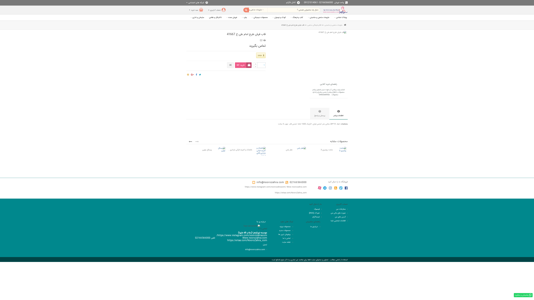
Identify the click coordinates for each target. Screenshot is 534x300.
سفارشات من (341, 209)
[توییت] (200, 74)
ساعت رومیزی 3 (327, 149)
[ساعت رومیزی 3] (341, 149)
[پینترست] (188, 74)
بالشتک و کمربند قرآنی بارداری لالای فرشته (240, 149)
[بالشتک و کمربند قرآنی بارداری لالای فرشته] (260, 152)
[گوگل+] (192, 74)
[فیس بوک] (346, 187)
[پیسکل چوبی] (220, 149)
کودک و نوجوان (280, 17)
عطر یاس (289, 149)
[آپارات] (319, 187)
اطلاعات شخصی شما (338, 220)
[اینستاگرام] (330, 187)
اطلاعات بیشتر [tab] (338, 115)
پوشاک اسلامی (341, 17)
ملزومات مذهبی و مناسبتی (319, 17)
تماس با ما (287, 238)
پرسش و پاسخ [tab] (319, 115)
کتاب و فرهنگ (297, 17)
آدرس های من (340, 216)
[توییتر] (340, 187)
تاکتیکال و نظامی (215, 17)
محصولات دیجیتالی (261, 17)
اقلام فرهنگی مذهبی (314, 25)
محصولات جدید (285, 230)
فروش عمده (232, 17)
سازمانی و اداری (198, 17)
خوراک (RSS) (314, 213)
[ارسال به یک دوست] (261, 39)
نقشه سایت (286, 242)
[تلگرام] (325, 187)
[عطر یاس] (300, 148)
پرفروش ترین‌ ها (284, 234)
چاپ (245, 17)
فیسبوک (317, 209)
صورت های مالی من (338, 213)
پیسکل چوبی (207, 149)
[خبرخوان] (335, 187)
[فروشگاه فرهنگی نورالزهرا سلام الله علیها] (335, 10)
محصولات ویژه (285, 226)
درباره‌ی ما (314, 226)
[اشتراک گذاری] (196, 74)
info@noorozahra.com (270, 182)
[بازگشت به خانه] (345, 25)
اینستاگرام (316, 216)
